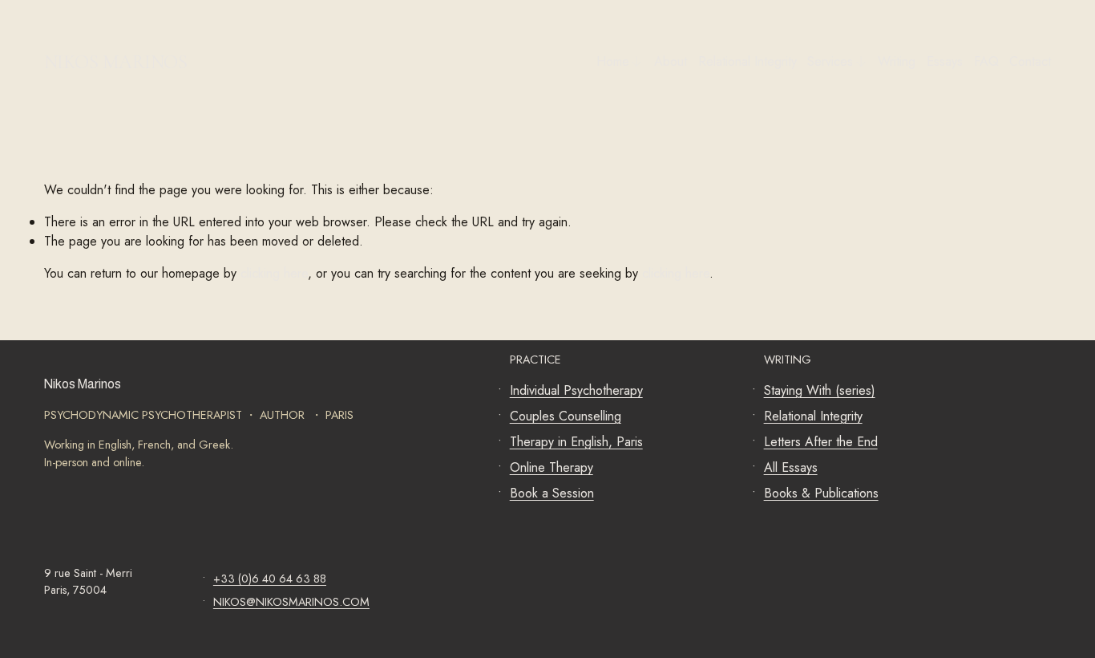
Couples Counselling (565, 416)
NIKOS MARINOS (116, 62)
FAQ (986, 61)
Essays (945, 61)
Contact (1030, 61)
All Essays (791, 467)
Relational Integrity (747, 61)
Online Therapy (551, 467)
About (670, 61)
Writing (896, 61)
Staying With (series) (819, 390)
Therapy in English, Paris (576, 442)
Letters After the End (821, 442)
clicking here (274, 273)
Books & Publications (821, 493)
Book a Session (552, 493)
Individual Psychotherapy (576, 390)
